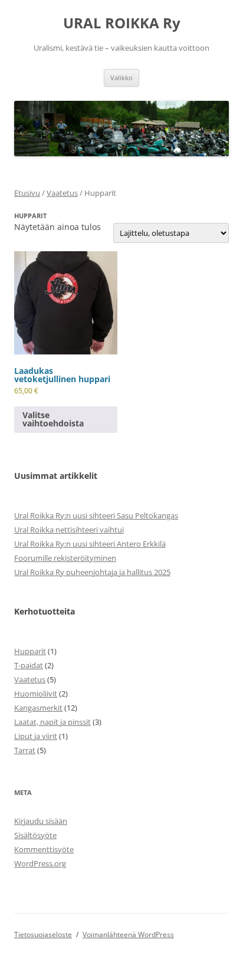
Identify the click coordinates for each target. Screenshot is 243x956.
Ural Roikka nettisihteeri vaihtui (69, 529)
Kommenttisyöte (44, 849)
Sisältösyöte (35, 835)
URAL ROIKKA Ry (121, 23)
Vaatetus (62, 193)
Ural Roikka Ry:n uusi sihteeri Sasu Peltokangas (96, 515)
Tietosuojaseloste (43, 934)
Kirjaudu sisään (40, 821)
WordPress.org (40, 863)
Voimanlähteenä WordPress (128, 934)
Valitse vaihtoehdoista (53, 419)
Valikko (121, 77)
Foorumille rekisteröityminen (65, 558)
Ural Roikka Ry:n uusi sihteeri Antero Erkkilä (90, 543)
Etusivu (27, 193)
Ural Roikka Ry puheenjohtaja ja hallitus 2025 (92, 572)
